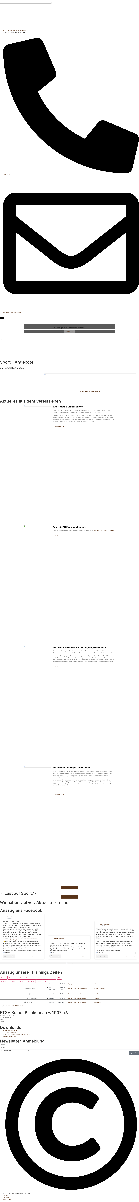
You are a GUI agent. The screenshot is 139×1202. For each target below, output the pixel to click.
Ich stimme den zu (15, 1050)
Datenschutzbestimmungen (19, 1050)
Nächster (20, 1006)
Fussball (3, 978)
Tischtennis (41, 978)
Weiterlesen (69, 331)
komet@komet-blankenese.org (13, 1021)
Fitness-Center (30, 978)
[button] (2, 340)
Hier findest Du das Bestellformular (104, 530)
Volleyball (19, 978)
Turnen (11, 978)
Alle (59, 978)
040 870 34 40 (9, 1019)
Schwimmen (51, 978)
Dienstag (12, 981)
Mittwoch (20, 981)
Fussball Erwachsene (90, 391)
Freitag (39, 981)
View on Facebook (35, 956)
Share (42, 956)
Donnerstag (30, 981)
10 (16, 1006)
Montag (3, 981)
